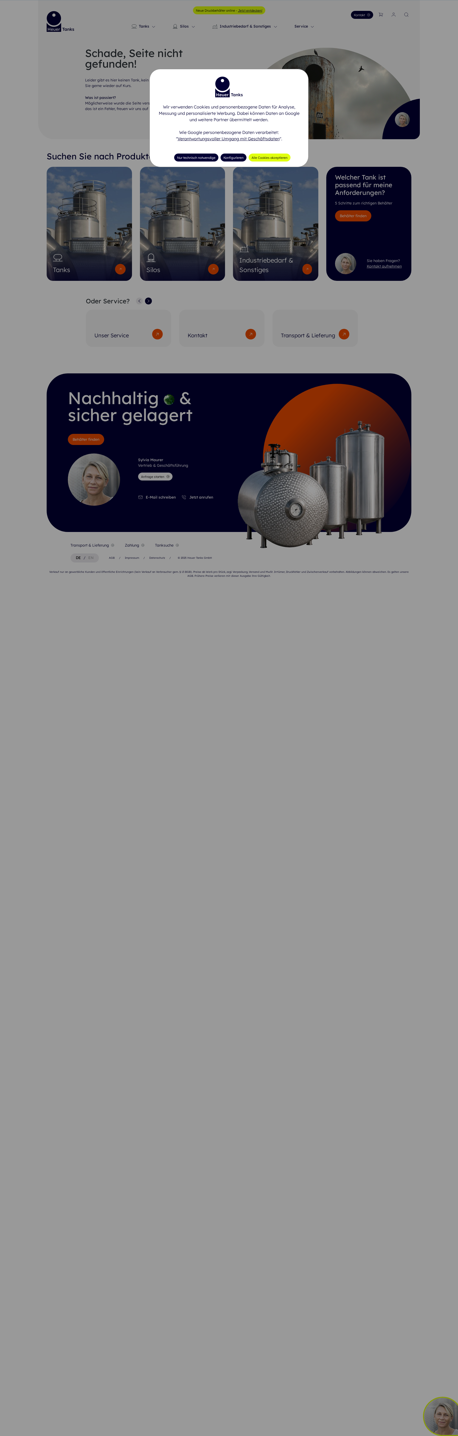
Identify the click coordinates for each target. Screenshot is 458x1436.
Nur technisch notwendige (196, 158)
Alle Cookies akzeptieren (270, 158)
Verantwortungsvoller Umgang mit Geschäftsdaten (229, 138)
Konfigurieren (233, 158)
